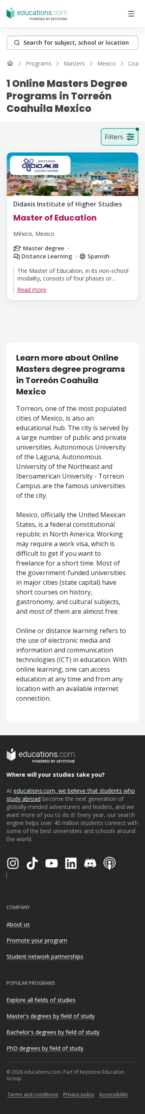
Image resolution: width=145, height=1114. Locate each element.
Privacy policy (78, 1094)
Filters (114, 136)
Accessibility (113, 1094)
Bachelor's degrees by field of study (52, 1032)
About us (18, 924)
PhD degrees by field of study (44, 1048)
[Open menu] (131, 13)
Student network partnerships (44, 956)
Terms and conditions (32, 1094)
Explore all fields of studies (41, 1000)
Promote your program (36, 940)
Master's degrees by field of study (50, 1016)
